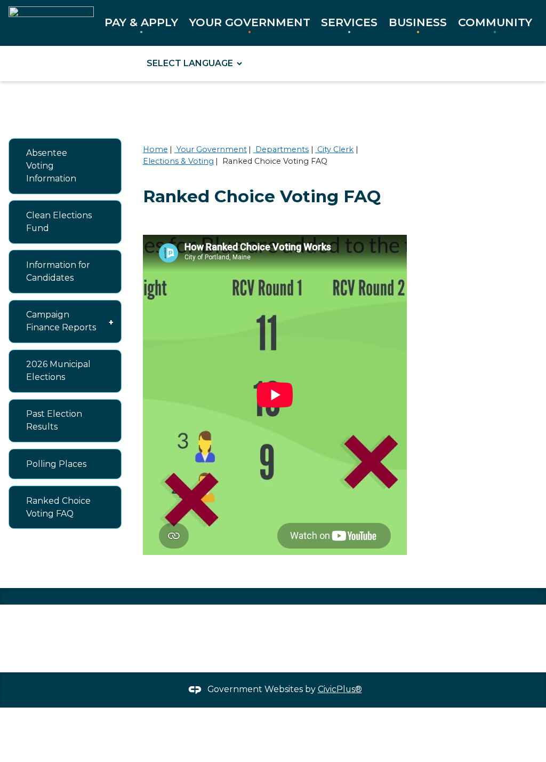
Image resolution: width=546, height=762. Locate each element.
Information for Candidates (58, 271)
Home (155, 149)
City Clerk (334, 149)
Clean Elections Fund (59, 221)
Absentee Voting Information (51, 166)
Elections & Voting (178, 161)
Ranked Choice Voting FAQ (58, 507)
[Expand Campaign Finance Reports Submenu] (111, 321)
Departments (281, 149)
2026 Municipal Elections (58, 370)
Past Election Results (54, 420)
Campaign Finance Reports (61, 320)
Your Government (210, 149)
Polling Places (56, 464)
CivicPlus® (340, 689)
